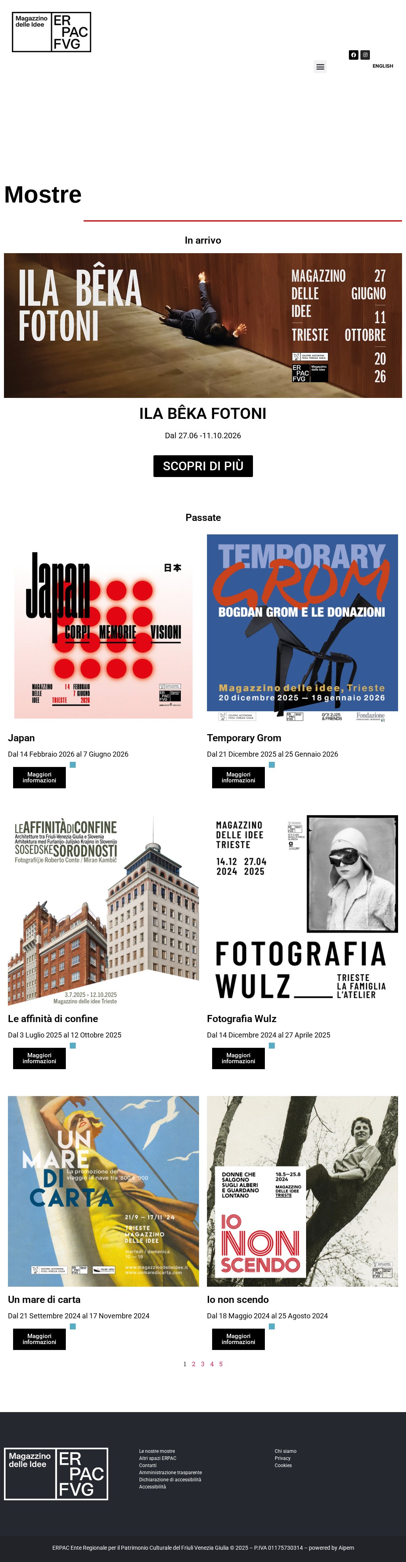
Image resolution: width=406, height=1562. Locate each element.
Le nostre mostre (157, 1451)
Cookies (283, 1465)
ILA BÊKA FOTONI (203, 413)
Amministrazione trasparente (170, 1472)
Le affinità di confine (53, 1018)
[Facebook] (353, 55)
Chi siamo (286, 1451)
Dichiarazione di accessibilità (170, 1479)
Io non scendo (238, 1299)
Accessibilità (152, 1487)
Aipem (346, 1548)
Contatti (148, 1465)
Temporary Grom (244, 738)
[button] (320, 66)
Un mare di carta (44, 1299)
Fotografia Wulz (242, 1018)
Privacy (283, 1458)
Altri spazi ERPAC (157, 1458)
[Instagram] (365, 55)
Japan (21, 738)
